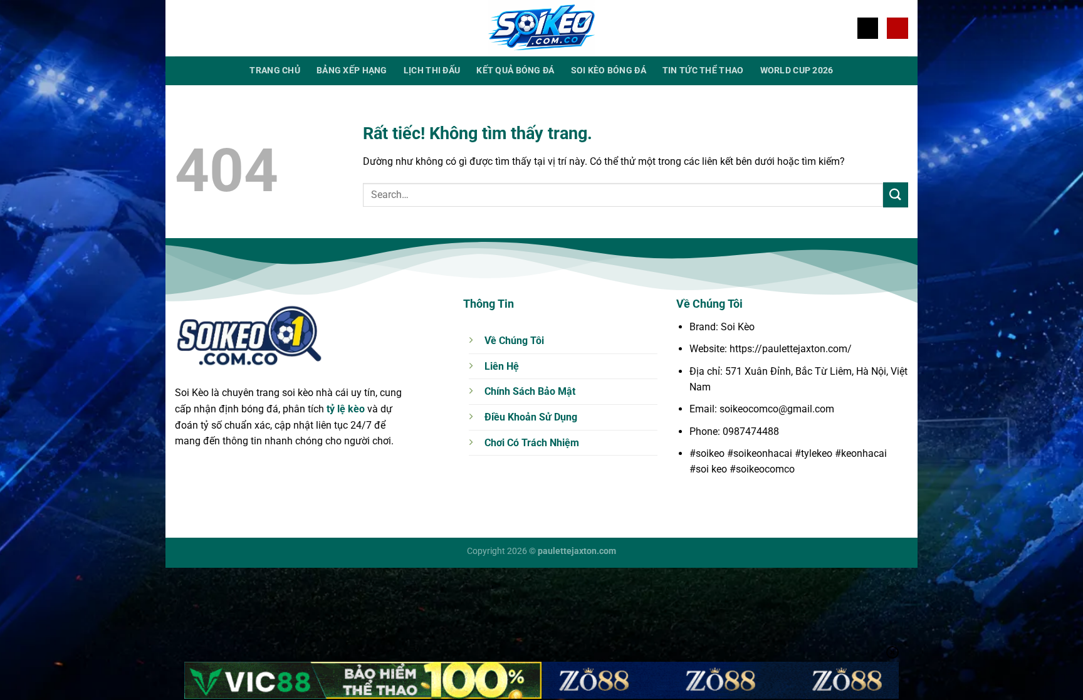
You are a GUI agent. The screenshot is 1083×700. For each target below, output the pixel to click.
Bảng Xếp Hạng (352, 70)
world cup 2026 (797, 70)
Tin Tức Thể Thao (703, 70)
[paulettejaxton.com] (541, 28)
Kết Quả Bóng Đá (515, 70)
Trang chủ (274, 70)
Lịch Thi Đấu (432, 70)
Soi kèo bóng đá (608, 70)
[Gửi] (895, 194)
